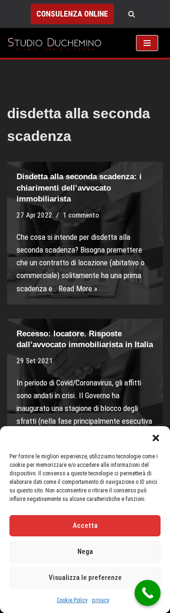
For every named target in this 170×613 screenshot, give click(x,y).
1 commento (81, 215)
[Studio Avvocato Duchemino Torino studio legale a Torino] (56, 43)
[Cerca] (131, 14)
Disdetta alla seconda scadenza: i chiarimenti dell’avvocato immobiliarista (79, 188)
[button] (156, 438)
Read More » (78, 288)
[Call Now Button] (148, 593)
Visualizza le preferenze (85, 577)
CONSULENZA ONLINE (72, 13)
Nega (85, 551)
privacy (100, 600)
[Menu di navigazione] (147, 43)
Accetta (85, 525)
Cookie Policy (72, 600)
